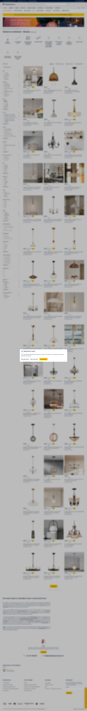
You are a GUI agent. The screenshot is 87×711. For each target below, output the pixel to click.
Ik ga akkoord (43, 359)
